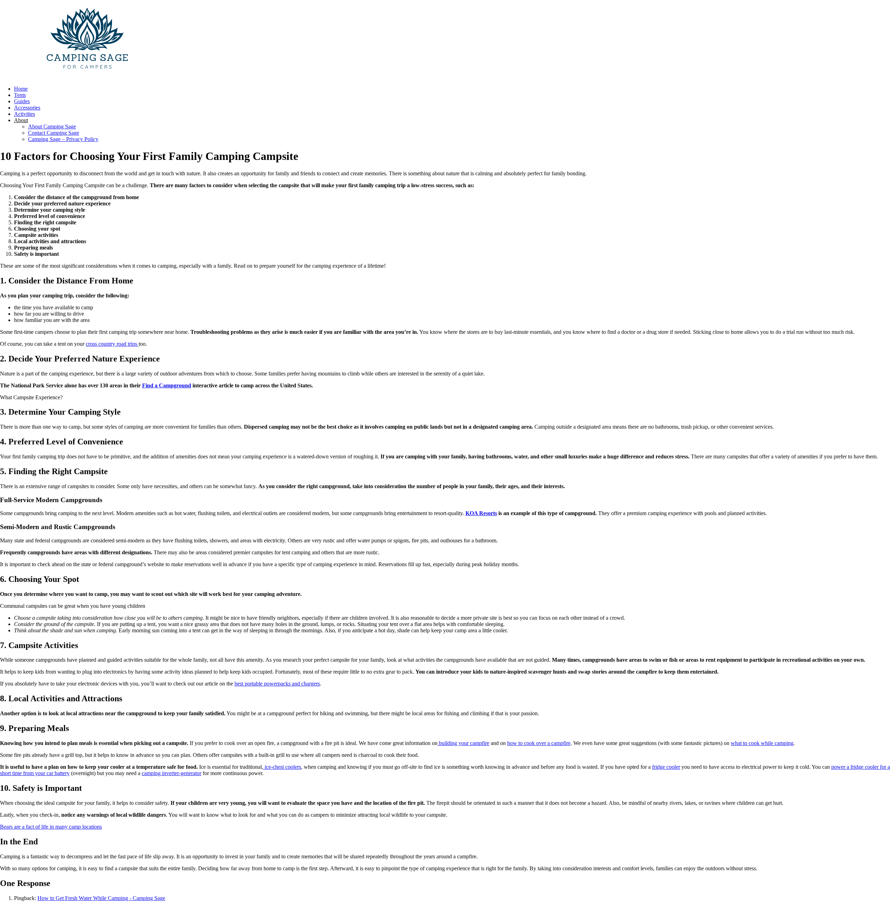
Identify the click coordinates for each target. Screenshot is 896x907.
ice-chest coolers (282, 767)
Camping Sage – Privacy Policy (63, 139)
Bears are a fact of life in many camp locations (51, 827)
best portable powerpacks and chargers (277, 684)
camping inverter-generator (171, 773)
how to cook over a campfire (538, 743)
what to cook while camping (762, 743)
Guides (22, 101)
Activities (24, 114)
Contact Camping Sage (53, 133)
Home (21, 89)
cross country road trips (112, 344)
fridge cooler (666, 767)
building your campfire (463, 743)
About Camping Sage (52, 126)
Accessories (27, 108)
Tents (20, 95)
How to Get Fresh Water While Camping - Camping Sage (101, 898)
